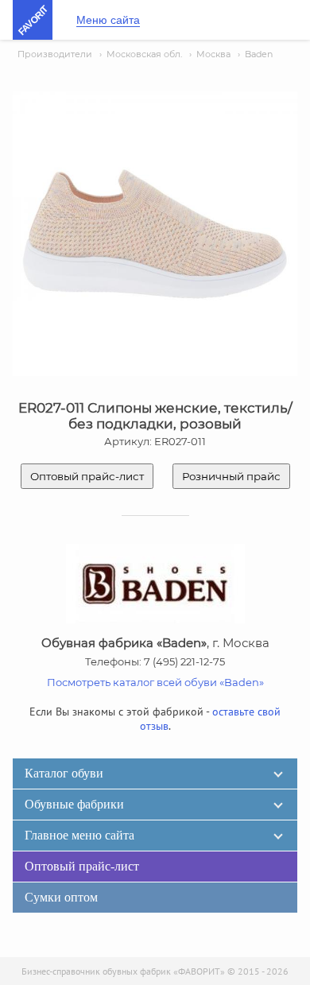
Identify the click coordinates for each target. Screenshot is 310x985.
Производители (54, 54)
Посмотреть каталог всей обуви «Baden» (155, 682)
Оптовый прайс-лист (87, 476)
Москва (213, 54)
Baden (259, 54)
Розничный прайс (231, 476)
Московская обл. (144, 54)
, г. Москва (155, 642)
